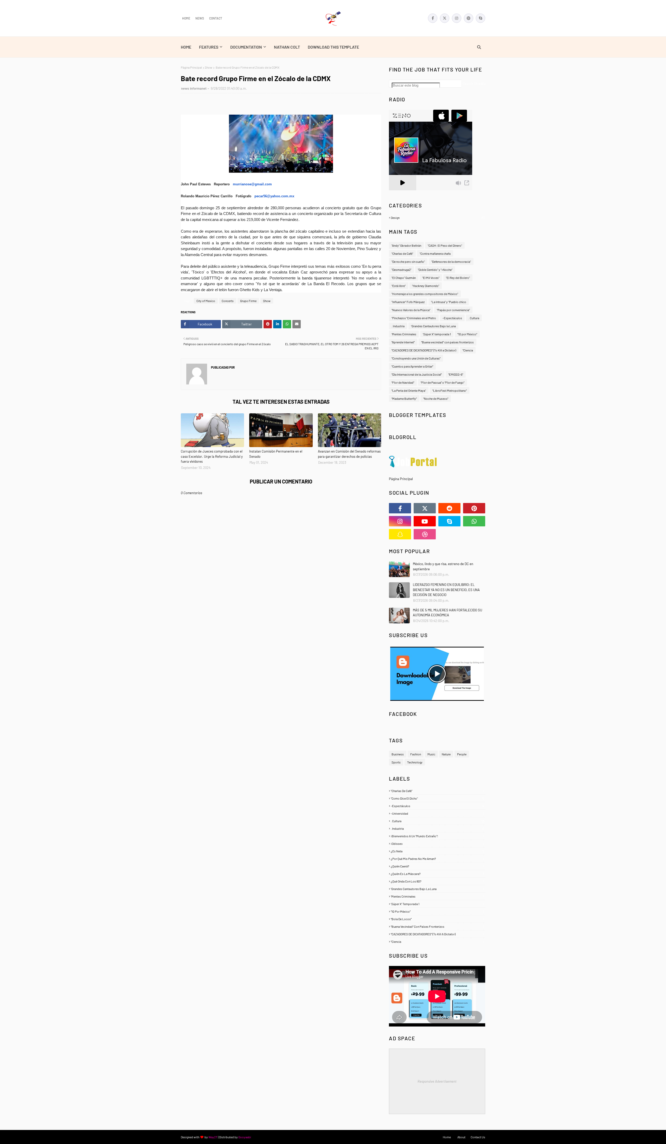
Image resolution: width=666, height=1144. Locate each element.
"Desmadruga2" (401, 269)
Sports (396, 762)
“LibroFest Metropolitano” (449, 390)
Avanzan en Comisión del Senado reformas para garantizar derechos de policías (349, 454)
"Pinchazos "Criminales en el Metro (414, 318)
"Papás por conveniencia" (453, 310)
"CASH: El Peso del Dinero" (445, 245)
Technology (414, 762)
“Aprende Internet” (403, 342)
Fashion (415, 754)
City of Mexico (205, 301)
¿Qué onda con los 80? (437, 881)
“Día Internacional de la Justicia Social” (417, 374)
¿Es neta (437, 851)
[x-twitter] (444, 18)
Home (186, 18)
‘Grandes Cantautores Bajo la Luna (433, 326)
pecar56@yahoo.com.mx (274, 196)
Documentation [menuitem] (246, 46)
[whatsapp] (474, 521)
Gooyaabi (244, 1137)
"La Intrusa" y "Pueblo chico (448, 302)
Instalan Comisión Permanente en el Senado (275, 454)
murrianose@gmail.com (252, 184)
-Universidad (437, 813)
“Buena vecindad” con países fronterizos (447, 342)
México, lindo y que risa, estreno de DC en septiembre (443, 566)
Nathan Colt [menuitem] (287, 46)
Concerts (228, 301)
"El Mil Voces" (430, 277)
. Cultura (474, 318)
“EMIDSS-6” (455, 374)
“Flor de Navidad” (403, 382)
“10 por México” (467, 334)
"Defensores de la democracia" (451, 261)
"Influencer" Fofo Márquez (408, 302)
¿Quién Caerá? (437, 866)
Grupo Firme (248, 301)
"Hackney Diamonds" (425, 285)
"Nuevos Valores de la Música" (411, 310)
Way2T (212, 1137)
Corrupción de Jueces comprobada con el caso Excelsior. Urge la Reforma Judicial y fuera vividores (212, 456)
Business (398, 754)
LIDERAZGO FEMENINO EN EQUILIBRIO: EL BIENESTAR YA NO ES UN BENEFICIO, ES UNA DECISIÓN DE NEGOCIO (446, 590)
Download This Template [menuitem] (333, 46)
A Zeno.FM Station (402, 192)
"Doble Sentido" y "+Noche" (435, 269)
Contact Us (478, 1137)
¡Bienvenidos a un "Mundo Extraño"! (437, 836)
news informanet (194, 88)
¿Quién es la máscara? (437, 873)
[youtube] (425, 521)
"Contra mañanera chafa (435, 253)
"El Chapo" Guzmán (404, 277)
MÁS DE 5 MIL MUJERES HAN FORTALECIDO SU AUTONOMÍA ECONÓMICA (447, 612)
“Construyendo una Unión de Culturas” (416, 358)
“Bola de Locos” (437, 919)
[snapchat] (400, 534)
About (461, 1137)
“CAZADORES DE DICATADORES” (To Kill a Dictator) (424, 350)
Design (438, 217)
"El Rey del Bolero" (458, 277)
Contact (215, 18)
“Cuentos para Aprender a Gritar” (412, 366)
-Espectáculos (452, 318)
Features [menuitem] (208, 46)
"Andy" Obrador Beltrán (406, 245)
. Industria (398, 326)
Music (431, 754)
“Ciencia (468, 350)
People (461, 754)
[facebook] (432, 18)
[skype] (480, 18)
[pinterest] (468, 18)
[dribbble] (425, 534)
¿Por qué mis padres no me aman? (437, 858)
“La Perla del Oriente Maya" (409, 390)
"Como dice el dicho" (437, 798)
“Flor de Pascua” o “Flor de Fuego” (442, 382)
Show (208, 67)
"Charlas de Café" (402, 253)
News (199, 18)
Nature (446, 754)
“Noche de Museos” (435, 398)
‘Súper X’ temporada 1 (437, 334)
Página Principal (191, 67)
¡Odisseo (437, 843)
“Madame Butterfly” (404, 398)
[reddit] (449, 508)
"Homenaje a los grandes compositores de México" (425, 294)
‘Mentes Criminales (404, 334)
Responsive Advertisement (437, 1081)
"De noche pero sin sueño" (408, 261)
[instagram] (456, 18)
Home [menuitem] (186, 46)
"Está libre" (399, 285)
